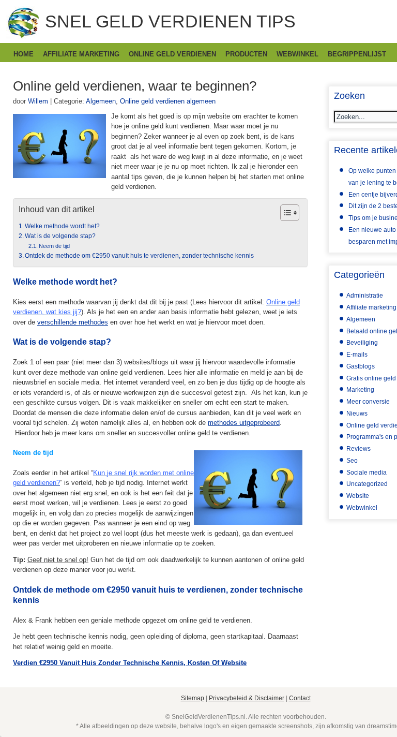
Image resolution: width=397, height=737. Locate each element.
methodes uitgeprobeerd (244, 422)
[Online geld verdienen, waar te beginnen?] (59, 176)
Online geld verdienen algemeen (168, 101)
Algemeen (101, 101)
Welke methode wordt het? (62, 226)
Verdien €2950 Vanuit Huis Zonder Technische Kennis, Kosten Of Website (130, 663)
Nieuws (357, 413)
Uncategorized (367, 484)
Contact (300, 698)
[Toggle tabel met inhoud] (284, 213)
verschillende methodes (72, 322)
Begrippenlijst (357, 54)
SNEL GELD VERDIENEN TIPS (170, 21)
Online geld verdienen (172, 54)
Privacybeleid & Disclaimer (246, 698)
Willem (38, 101)
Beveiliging (362, 342)
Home (23, 54)
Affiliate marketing (81, 54)
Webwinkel (297, 54)
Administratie (364, 295)
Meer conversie (368, 401)
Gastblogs (360, 366)
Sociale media (366, 472)
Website (357, 495)
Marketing (360, 389)
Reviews (358, 448)
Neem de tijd (55, 246)
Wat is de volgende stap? (60, 235)
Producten (246, 54)
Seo (352, 460)
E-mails (357, 354)
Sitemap (192, 698)
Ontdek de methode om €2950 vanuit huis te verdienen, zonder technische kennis (139, 255)
